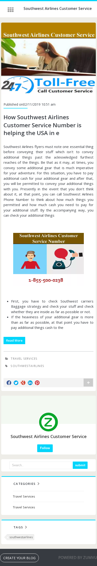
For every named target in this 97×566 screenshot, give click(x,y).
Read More (14, 340)
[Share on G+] (23, 382)
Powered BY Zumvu (77, 557)
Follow (45, 448)
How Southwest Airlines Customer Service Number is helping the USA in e (42, 125)
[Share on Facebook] (9, 382)
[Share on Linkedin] (30, 382)
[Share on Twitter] (16, 382)
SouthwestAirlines (27, 366)
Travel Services (24, 359)
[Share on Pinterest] (37, 382)
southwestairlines (21, 537)
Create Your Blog (19, 558)
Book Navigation (11, 10)
